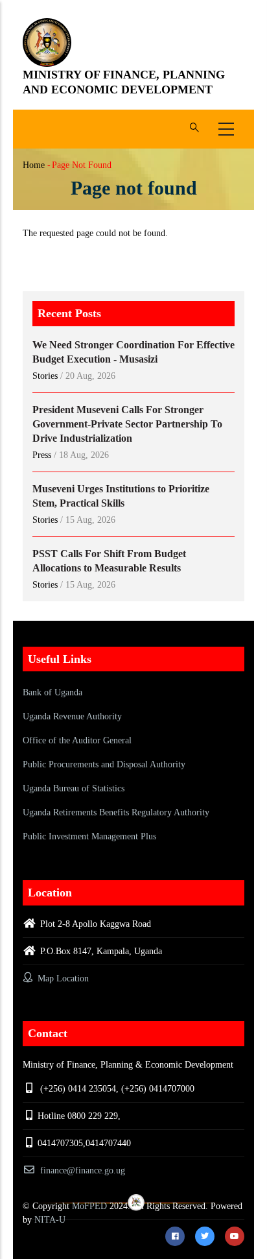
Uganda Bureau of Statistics (73, 788)
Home (34, 165)
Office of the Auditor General (77, 740)
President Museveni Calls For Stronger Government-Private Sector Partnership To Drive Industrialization (127, 424)
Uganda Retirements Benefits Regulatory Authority (116, 812)
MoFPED (89, 1206)
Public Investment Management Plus (89, 836)
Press (41, 455)
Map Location (62, 978)
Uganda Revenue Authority (72, 716)
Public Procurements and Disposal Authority (104, 764)
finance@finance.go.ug (82, 1170)
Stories (45, 376)
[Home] (47, 42)
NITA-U (49, 1220)
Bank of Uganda (52, 692)
